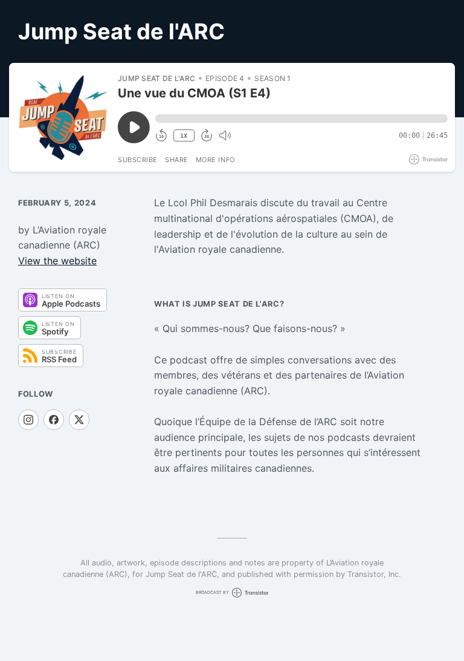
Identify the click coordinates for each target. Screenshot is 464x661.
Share (176, 159)
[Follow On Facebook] (54, 419)
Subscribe (138, 159)
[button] (301, 118)
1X (183, 135)
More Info (215, 159)
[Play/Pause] (62, 117)
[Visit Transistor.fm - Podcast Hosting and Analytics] (428, 159)
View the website (57, 261)
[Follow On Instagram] (28, 419)
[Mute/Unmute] (225, 135)
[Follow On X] (79, 419)
